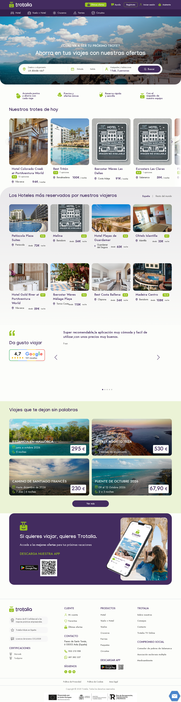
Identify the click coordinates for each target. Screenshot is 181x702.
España (146, 196)
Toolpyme (18, 658)
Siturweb (17, 654)
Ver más (91, 503)
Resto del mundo (164, 196)
